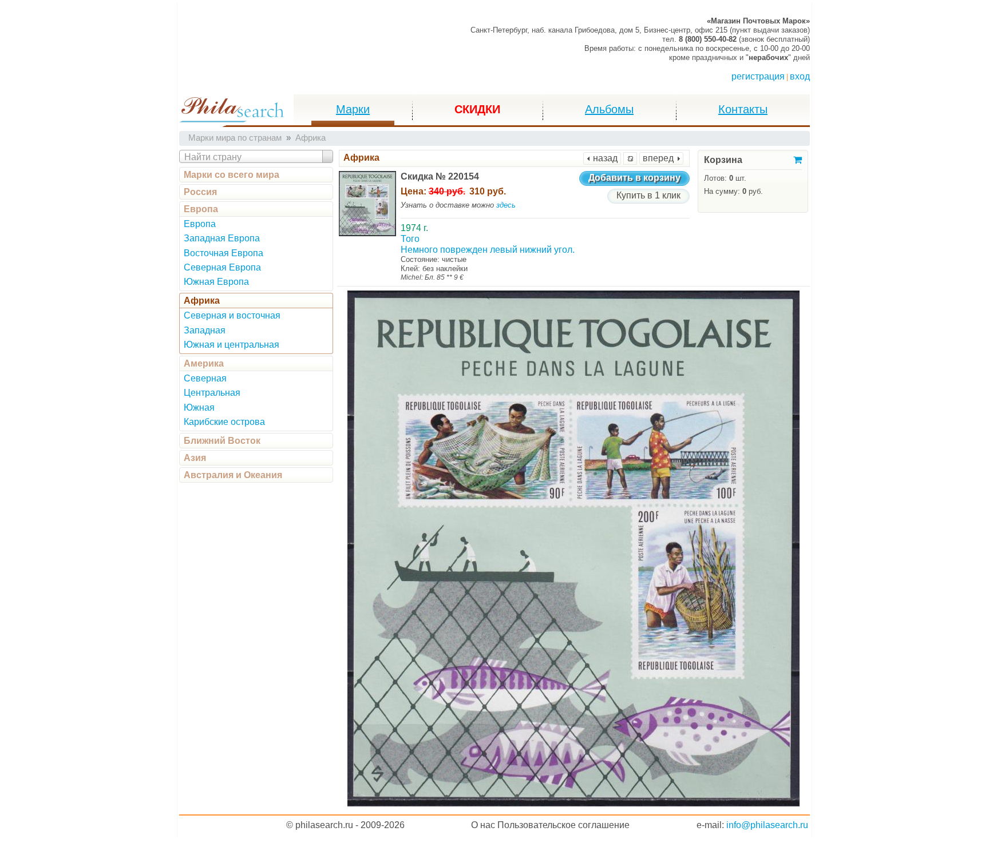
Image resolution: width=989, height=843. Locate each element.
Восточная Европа (223, 253)
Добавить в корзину (634, 177)
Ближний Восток (222, 441)
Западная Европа (222, 238)
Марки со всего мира (231, 175)
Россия (200, 192)
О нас (483, 825)
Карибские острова (224, 422)
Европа (201, 209)
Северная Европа (222, 267)
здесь (506, 205)
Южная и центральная (231, 344)
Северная (205, 378)
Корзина (723, 160)
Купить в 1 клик (648, 195)
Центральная (212, 392)
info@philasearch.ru (767, 825)
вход (800, 76)
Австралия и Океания (233, 475)
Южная (199, 407)
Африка (202, 300)
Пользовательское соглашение (563, 825)
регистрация (758, 76)
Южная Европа (216, 282)
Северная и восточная (232, 315)
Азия (195, 458)
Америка (204, 363)
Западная (205, 330)
